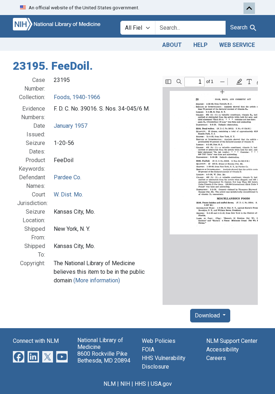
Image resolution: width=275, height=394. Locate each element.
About (172, 45)
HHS (140, 383)
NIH (125, 383)
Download (208, 315)
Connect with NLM (36, 340)
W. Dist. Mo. (68, 194)
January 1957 (70, 125)
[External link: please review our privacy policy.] (18, 356)
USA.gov (161, 383)
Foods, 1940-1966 (77, 97)
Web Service (237, 45)
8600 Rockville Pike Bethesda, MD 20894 (103, 357)
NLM (109, 383)
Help (200, 45)
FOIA (148, 349)
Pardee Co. (67, 177)
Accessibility (222, 349)
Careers (216, 358)
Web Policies (158, 340)
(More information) (96, 280)
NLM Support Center (231, 340)
